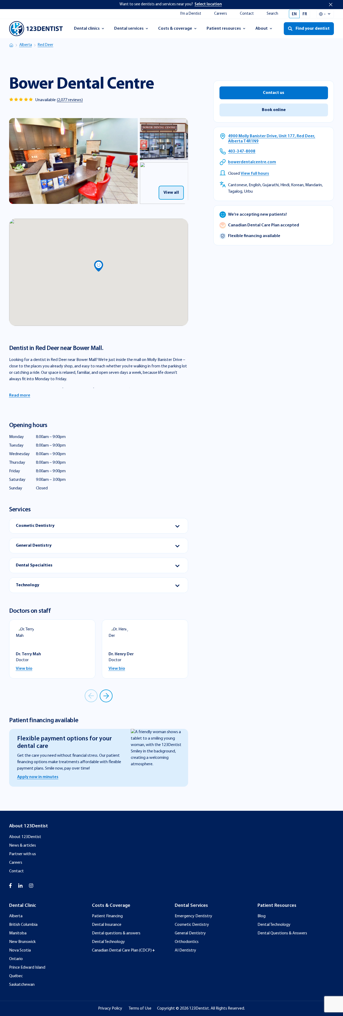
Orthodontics (187, 942)
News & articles (22, 845)
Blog (262, 916)
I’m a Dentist (190, 14)
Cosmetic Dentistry (192, 925)
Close (330, 4)
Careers (220, 14)
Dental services (129, 30)
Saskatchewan (22, 985)
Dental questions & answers (116, 933)
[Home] (11, 45)
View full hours (255, 174)
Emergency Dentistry (193, 916)
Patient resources (223, 30)
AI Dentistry (185, 950)
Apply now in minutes (37, 777)
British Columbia (23, 925)
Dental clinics (87, 30)
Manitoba (18, 933)
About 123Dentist (25, 837)
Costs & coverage (175, 30)
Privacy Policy (110, 1008)
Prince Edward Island (27, 967)
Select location (208, 4)
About (266, 30)
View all (171, 193)
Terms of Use (140, 1008)
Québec (16, 976)
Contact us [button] (273, 93)
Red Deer (45, 45)
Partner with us (22, 854)
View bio (24, 669)
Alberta (25, 45)
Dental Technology (108, 942)
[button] (98, 266)
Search (272, 14)
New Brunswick (22, 942)
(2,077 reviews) (70, 100)
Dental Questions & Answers (282, 933)
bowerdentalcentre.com (252, 162)
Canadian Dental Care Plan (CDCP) (122, 950)
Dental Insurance (106, 925)
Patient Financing (107, 916)
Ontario (16, 959)
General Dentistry (190, 933)
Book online (274, 110)
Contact (247, 14)
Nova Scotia (20, 950)
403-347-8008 (241, 152)
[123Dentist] (36, 28)
